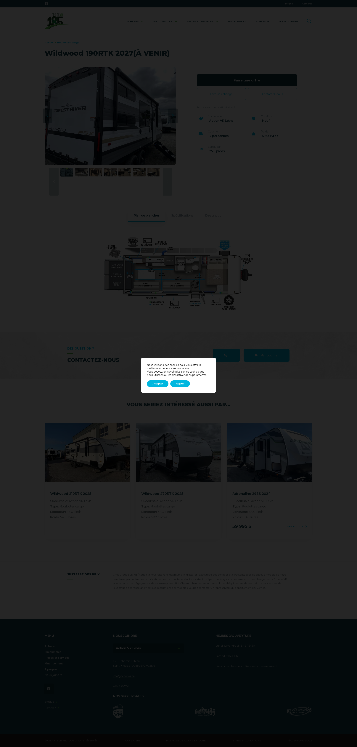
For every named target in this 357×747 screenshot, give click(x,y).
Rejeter (180, 383)
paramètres (199, 375)
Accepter (157, 383)
